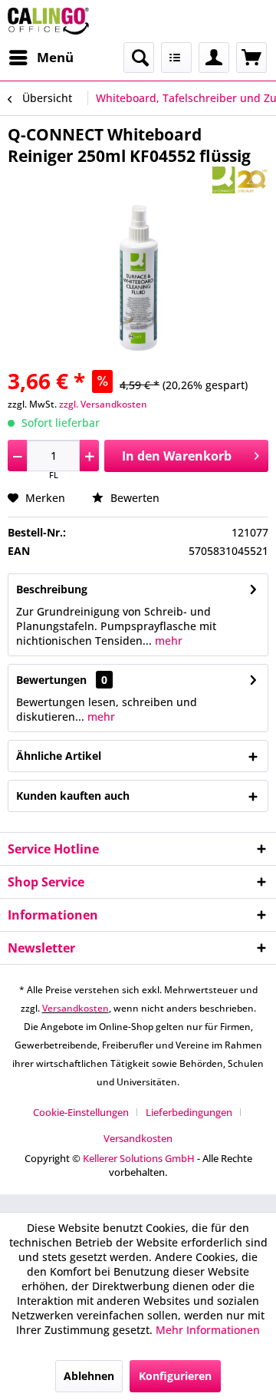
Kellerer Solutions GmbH (139, 1158)
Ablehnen (89, 1376)
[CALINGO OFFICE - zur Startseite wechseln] (48, 21)
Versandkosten (75, 1008)
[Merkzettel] (176, 57)
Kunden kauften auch (73, 795)
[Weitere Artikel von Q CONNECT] (240, 180)
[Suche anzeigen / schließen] (138, 57)
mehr (167, 640)
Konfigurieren (175, 1376)
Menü (55, 57)
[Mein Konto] (214, 57)
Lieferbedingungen (189, 1112)
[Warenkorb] (251, 57)
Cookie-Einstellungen (81, 1112)
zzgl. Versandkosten (103, 404)
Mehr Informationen (208, 1329)
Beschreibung (51, 589)
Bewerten (133, 497)
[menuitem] (40, 57)
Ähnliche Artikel (58, 755)
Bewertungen (51, 679)
